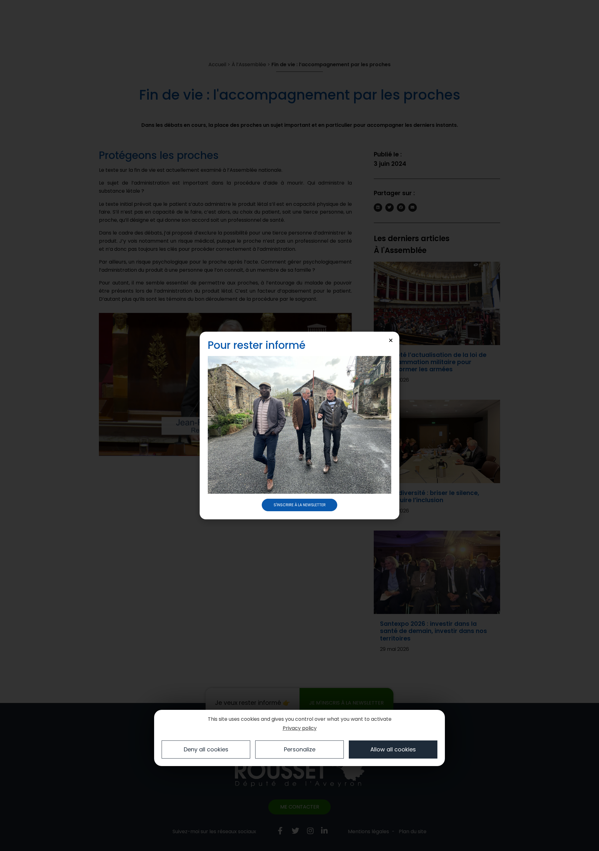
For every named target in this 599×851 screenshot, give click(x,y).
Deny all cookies (206, 749)
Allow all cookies (393, 749)
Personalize (299, 749)
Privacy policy (300, 728)
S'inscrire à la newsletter (300, 504)
